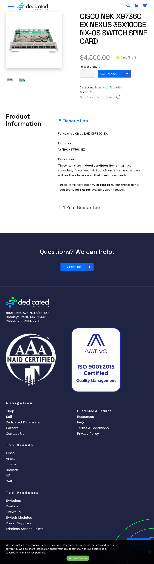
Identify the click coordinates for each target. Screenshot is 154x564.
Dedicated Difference (23, 422)
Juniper (12, 464)
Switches (13, 500)
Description (75, 121)
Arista (10, 458)
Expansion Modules (108, 87)
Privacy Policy (88, 433)
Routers (12, 506)
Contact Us (72, 267)
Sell (9, 417)
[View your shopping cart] (144, 6)
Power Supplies (18, 523)
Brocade (12, 470)
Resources (85, 417)
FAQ (80, 422)
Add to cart (109, 73)
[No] (149, 552)
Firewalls (13, 512)
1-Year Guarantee (81, 207)
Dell (9, 481)
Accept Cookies (78, 558)
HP (8, 475)
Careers (12, 428)
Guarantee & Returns (94, 411)
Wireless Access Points (25, 529)
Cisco (93, 92)
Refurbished (104, 97)
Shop (10, 411)
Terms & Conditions (93, 428)
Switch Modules (19, 517)
